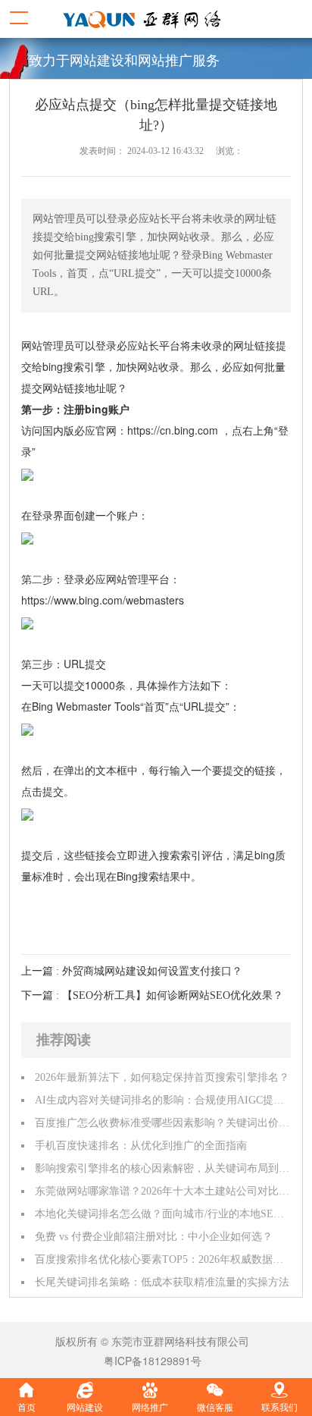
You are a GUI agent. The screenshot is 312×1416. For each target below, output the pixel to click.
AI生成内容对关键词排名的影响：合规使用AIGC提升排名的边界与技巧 (162, 1100)
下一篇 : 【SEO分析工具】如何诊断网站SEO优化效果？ (152, 995)
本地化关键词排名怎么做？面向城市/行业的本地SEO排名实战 (162, 1214)
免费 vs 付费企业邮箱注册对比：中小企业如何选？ (154, 1236)
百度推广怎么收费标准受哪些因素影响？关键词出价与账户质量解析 (162, 1123)
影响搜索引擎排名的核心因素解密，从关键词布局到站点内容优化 (162, 1168)
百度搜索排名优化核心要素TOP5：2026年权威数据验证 (162, 1259)
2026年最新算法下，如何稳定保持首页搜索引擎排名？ (162, 1077)
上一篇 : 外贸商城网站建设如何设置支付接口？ (131, 971)
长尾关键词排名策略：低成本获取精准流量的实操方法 (162, 1282)
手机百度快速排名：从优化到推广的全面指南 (141, 1145)
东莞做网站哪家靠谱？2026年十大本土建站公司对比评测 (162, 1191)
